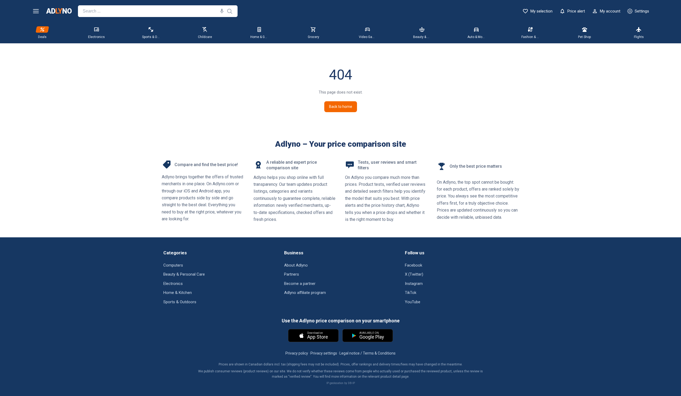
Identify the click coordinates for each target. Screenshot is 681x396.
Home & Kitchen (177, 292)
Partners (291, 274)
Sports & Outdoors (179, 302)
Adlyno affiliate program (305, 292)
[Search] (220, 11)
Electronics (173, 283)
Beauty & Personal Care (184, 274)
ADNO (59, 11)
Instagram (414, 283)
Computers (173, 265)
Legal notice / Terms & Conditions (367, 353)
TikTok (410, 292)
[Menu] (36, 11)
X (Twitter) (414, 274)
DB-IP (351, 383)
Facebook (413, 265)
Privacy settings (323, 353)
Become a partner (299, 283)
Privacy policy (296, 353)
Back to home (340, 106)
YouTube (412, 302)
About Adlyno (296, 265)
